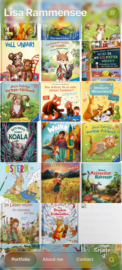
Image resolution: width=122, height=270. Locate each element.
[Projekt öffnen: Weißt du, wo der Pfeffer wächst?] (101, 61)
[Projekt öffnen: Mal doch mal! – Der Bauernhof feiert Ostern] (20, 183)
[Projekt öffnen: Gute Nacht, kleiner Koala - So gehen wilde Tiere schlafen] (20, 142)
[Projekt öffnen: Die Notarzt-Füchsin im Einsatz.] (61, 61)
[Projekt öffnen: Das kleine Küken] (61, 20)
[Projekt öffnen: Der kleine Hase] (20, 101)
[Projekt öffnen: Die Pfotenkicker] (101, 20)
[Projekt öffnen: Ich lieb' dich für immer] (61, 183)
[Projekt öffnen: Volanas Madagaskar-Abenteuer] (101, 183)
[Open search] (111, 259)
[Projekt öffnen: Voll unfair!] (20, 61)
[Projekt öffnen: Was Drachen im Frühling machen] (20, 20)
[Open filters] (112, 12)
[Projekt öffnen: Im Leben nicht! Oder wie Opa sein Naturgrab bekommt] (20, 223)
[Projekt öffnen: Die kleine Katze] (101, 142)
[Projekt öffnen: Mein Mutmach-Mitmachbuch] (101, 101)
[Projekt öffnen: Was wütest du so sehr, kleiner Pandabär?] (61, 101)
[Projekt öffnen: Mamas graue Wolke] (61, 142)
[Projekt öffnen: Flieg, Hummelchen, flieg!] (101, 223)
